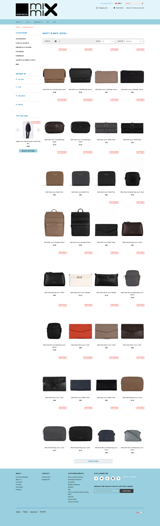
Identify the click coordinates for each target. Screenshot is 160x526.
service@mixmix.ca (106, 3)
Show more (93, 461)
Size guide (71, 482)
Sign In (128, 8)
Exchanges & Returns (75, 479)
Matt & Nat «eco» (28, 27)
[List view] (59, 41)
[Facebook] (96, 478)
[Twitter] (102, 478)
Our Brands (19, 487)
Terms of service (73, 502)
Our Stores (19, 482)
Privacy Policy (72, 499)
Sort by (120, 41)
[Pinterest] (118, 478)
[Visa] (18, 512)
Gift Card (70, 497)
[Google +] (107, 478)
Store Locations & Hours (75, 477)
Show (98, 41)
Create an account (138, 8)
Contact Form (46, 477)
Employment (46, 479)
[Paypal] (43, 512)
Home (17, 27)
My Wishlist (120, 8)
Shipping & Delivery (74, 484)
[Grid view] (55, 41)
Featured (18, 489)
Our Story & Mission (22, 477)
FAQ (69, 489)
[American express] (25, 512)
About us (18, 479)
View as (47, 41)
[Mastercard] (34, 512)
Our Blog (18, 484)
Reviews (70, 487)
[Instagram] (113, 478)
